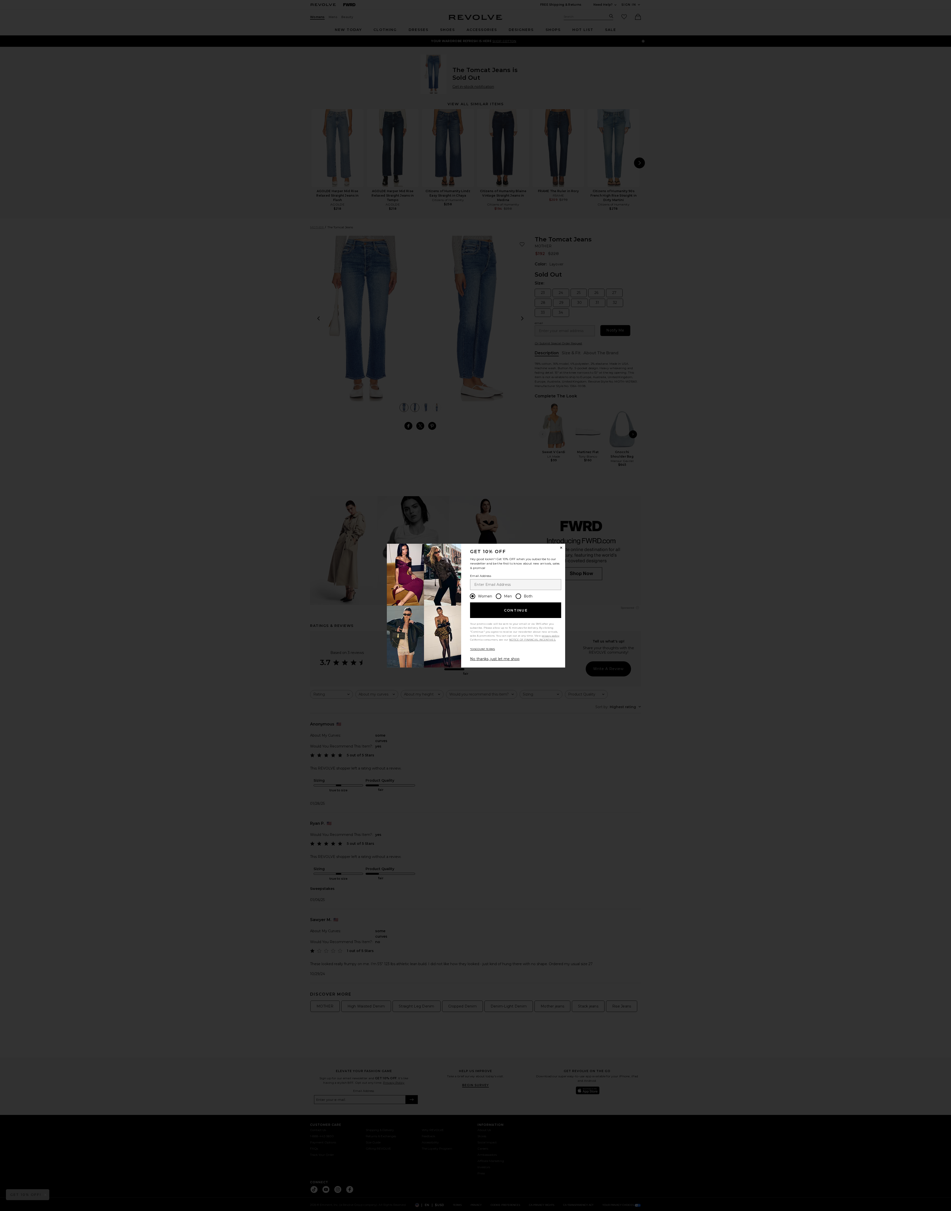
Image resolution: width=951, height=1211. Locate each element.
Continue (516, 610)
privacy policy (550, 635)
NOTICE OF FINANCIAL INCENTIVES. (532, 639)
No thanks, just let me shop (495, 659)
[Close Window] (561, 548)
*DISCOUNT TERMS (482, 649)
